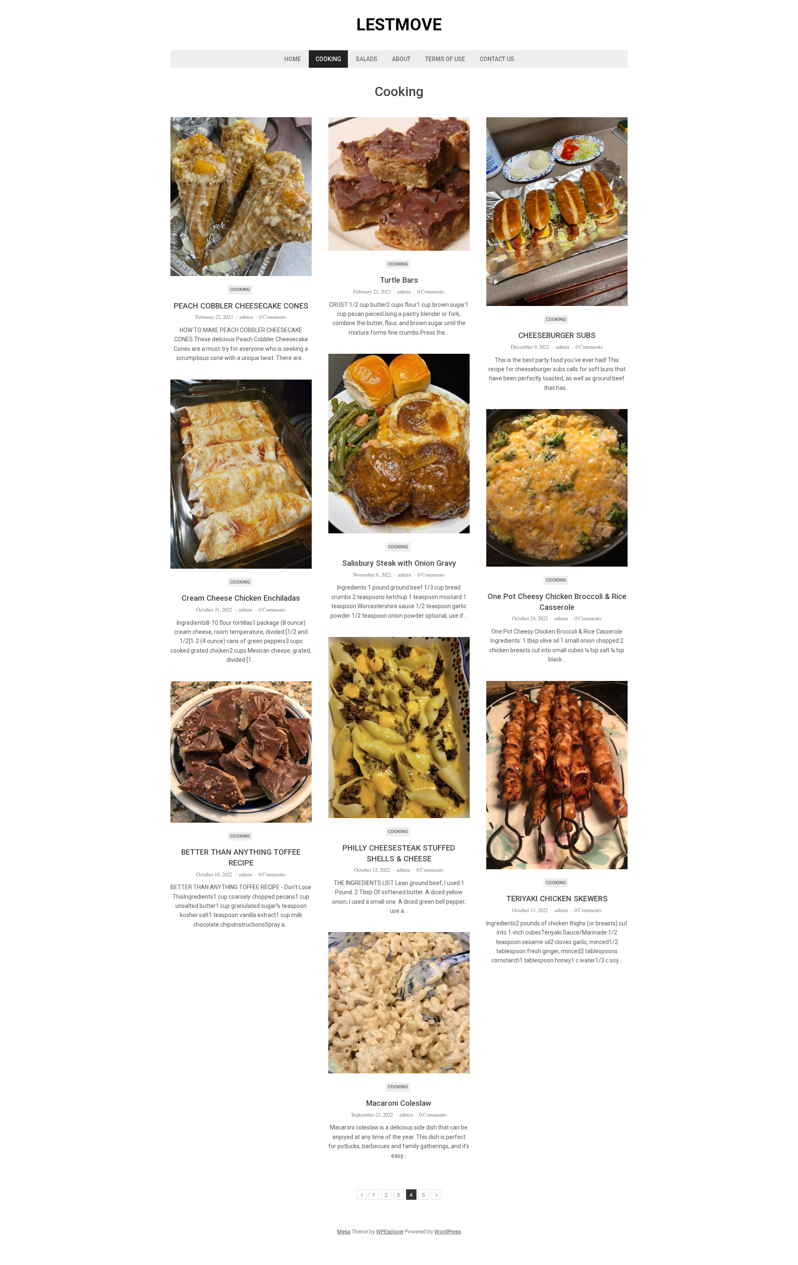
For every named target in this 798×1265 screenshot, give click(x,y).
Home (292, 59)
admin (246, 317)
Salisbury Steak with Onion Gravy (399, 563)
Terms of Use (445, 59)
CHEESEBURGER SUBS (557, 335)
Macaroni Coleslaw (398, 1103)
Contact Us (497, 59)
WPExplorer (390, 1231)
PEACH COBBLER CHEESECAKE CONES (241, 305)
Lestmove (399, 25)
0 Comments (272, 317)
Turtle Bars (399, 280)
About (401, 59)
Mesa (343, 1231)
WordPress (447, 1231)
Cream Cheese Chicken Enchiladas (241, 598)
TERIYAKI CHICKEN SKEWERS (557, 898)
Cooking (328, 59)
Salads (366, 59)
